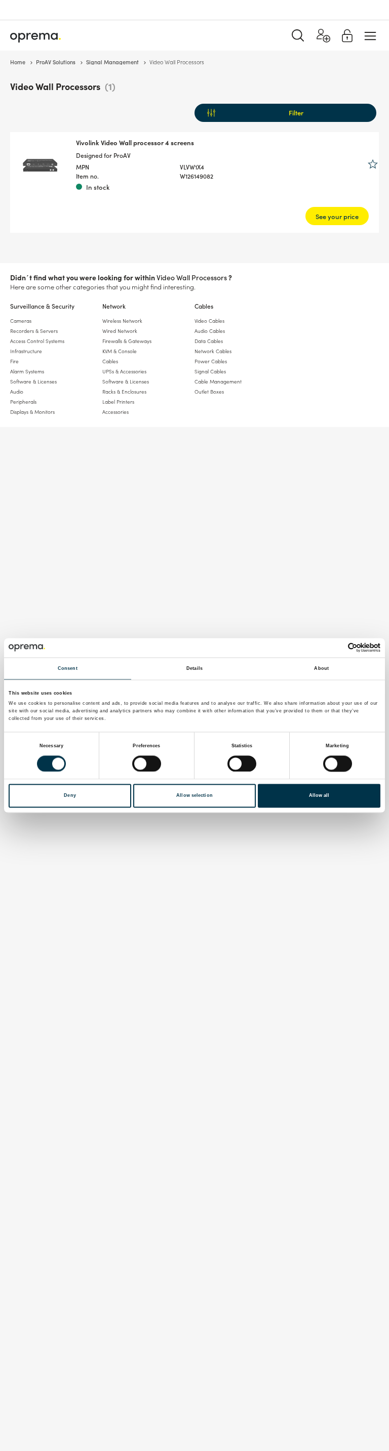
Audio (16, 391)
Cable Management (218, 381)
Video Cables (209, 320)
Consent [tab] (67, 668)
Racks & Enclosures (124, 391)
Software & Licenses (33, 381)
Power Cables (210, 361)
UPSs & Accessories (124, 371)
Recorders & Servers (34, 330)
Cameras (20, 320)
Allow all (319, 795)
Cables (203, 306)
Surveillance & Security (42, 306)
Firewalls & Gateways (126, 341)
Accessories (115, 411)
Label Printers (118, 401)
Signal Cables (210, 371)
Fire (14, 361)
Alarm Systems (27, 371)
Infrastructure (26, 351)
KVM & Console (119, 351)
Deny (69, 795)
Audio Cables (209, 330)
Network (114, 306)
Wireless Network (122, 320)
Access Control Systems (37, 341)
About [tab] (321, 668)
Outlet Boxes (209, 391)
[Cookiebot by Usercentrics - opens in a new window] (336, 648)
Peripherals (23, 401)
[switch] (146, 763)
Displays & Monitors (32, 411)
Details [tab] (194, 668)
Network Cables (212, 351)
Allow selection (194, 795)
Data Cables (208, 341)
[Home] (35, 35)
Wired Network (119, 330)
